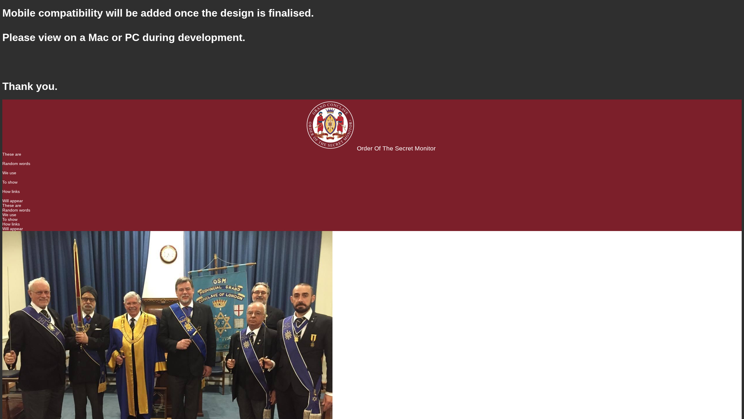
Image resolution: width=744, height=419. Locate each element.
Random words (16, 163)
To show (9, 182)
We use (9, 173)
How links (11, 191)
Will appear (12, 200)
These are (11, 154)
